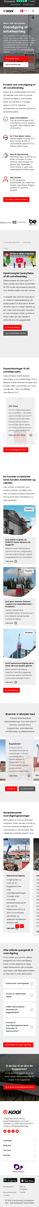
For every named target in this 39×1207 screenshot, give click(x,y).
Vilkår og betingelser (23, 1188)
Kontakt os (11, 789)
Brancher (7, 1145)
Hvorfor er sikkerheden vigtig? (16, 995)
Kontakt (6, 1155)
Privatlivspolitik (8, 1187)
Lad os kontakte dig (12, 64)
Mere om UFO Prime (17, 435)
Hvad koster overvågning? (17, 983)
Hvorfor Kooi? (16, 4)
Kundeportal (27, 4)
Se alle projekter (11, 690)
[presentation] (17, 926)
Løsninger (7, 1141)
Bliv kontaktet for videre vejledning (18, 1045)
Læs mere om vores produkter (16, 199)
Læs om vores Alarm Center (15, 333)
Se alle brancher (27, 789)
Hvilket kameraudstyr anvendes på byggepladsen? (15, 1009)
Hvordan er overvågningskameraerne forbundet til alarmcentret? (17, 1027)
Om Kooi (7, 1150)
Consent (6, 1195)
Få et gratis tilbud (12, 58)
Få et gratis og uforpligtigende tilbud (19, 1087)
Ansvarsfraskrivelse (9, 1192)
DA (25, 11)
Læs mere (13, 776)
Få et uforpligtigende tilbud (15, 449)
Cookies (22, 1192)
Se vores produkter (12, 327)
